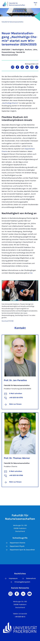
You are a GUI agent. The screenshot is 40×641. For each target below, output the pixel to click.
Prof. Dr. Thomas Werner (17, 458)
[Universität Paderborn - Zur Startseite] (4, 4)
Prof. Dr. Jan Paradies (15, 380)
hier (31, 273)
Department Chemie (17, 543)
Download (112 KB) (7, 321)
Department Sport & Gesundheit (22, 550)
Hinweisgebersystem (22, 582)
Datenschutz (31, 578)
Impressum (13, 578)
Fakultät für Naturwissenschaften (17, 4)
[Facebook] (17, 594)
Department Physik (17, 546)
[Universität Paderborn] (20, 627)
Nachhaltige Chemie (10, 103)
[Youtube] (29, 594)
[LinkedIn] (23, 594)
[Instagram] (10, 594)
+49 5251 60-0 (20, 617)
